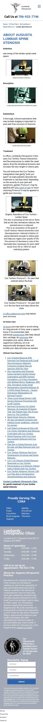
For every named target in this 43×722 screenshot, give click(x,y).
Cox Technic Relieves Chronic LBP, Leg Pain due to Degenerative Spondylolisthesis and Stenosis (23, 474)
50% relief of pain (23, 187)
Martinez (26, 513)
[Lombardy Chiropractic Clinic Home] (21, 8)
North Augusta (13, 516)
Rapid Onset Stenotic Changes (21, 417)
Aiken (8, 508)
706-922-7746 (28, 16)
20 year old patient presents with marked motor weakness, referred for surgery (23, 422)
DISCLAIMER (8, 699)
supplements (19, 334)
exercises (23, 337)
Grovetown (27, 511)
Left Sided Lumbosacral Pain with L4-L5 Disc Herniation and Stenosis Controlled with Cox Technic (23, 431)
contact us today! (24, 627)
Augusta (10, 519)
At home (7, 326)
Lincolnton (11, 513)
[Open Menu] (39, 6)
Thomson (26, 516)
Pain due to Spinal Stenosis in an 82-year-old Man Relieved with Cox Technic (23, 447)
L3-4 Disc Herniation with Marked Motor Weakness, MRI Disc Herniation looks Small (23, 382)
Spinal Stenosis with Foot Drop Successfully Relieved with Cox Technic (21, 439)
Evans (9, 511)
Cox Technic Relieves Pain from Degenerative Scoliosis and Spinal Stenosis (22, 455)
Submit (21, 682)
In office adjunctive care (14, 313)
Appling (25, 508)
